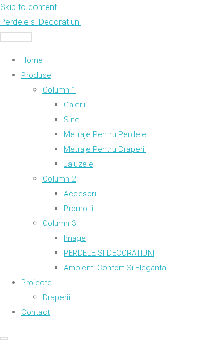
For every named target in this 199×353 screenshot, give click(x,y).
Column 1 (59, 90)
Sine (72, 119)
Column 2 (59, 179)
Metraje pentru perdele (105, 134)
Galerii (74, 105)
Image (75, 238)
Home (32, 60)
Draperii (56, 297)
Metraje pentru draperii (105, 149)
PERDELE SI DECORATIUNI (109, 253)
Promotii (78, 208)
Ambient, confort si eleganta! (116, 268)
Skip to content (28, 7)
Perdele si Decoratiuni (40, 22)
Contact (35, 312)
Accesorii (81, 193)
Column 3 (59, 223)
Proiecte (36, 282)
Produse (36, 75)
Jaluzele (78, 164)
